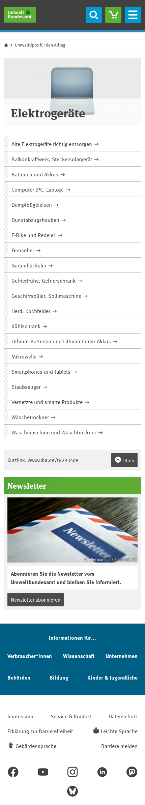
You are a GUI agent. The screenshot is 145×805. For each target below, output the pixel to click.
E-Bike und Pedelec (34, 234)
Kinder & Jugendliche (112, 677)
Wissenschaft (78, 656)
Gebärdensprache (36, 745)
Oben (127, 460)
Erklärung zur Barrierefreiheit (40, 731)
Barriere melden (119, 745)
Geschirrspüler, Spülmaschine (47, 295)
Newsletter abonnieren (35, 599)
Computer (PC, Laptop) (38, 189)
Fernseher (23, 250)
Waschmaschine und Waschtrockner (54, 432)
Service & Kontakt (71, 716)
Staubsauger (26, 386)
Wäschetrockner (30, 417)
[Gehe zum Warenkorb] (113, 15)
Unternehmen (122, 656)
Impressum (20, 716)
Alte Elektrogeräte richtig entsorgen (52, 143)
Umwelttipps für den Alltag (40, 45)
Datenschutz (123, 716)
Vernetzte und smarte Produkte (47, 401)
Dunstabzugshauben (36, 219)
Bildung (59, 677)
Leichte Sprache (119, 731)
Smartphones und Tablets (41, 371)
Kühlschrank (26, 325)
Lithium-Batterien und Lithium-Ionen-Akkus (61, 341)
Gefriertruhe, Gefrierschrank (44, 280)
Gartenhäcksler (29, 265)
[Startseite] (20, 15)
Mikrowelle (24, 356)
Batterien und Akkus (35, 174)
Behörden (18, 677)
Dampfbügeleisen (32, 204)
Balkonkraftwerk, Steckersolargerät (52, 159)
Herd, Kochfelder (31, 310)
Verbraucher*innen (29, 656)
